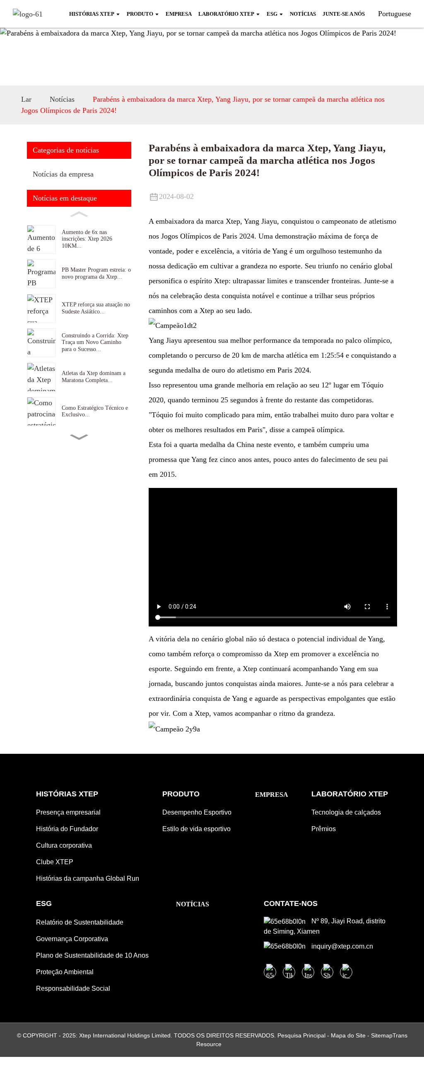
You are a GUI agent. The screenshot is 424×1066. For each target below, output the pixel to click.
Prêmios (323, 828)
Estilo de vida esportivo (196, 828)
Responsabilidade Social (73, 988)
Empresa (271, 794)
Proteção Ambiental (65, 971)
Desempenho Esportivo (196, 812)
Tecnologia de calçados (346, 812)
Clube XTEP (54, 861)
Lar (26, 99)
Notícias (62, 99)
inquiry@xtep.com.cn (341, 946)
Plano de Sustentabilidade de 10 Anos (92, 955)
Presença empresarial (68, 812)
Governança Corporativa (72, 938)
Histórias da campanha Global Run (87, 878)
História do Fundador (67, 828)
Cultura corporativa (64, 845)
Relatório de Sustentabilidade (79, 922)
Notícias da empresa (63, 174)
